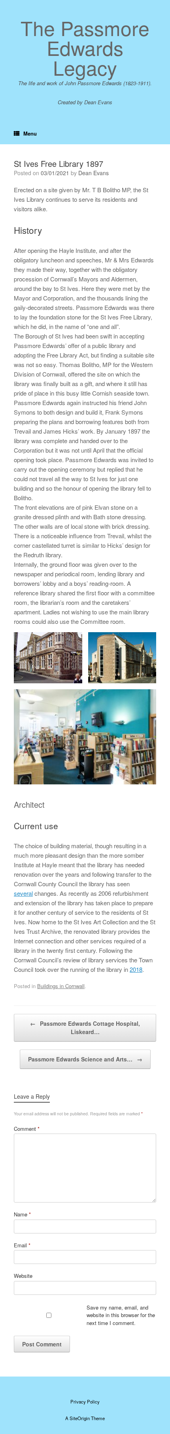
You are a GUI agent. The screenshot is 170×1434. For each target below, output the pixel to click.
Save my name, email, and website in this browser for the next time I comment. (121, 1315)
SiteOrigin (80, 1418)
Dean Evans (93, 173)
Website (23, 1275)
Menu (30, 133)
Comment (27, 1128)
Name (22, 1214)
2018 (136, 969)
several (23, 893)
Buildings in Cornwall (61, 986)
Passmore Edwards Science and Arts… (85, 1059)
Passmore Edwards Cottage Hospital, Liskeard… (85, 1027)
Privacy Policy (85, 1401)
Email (22, 1245)
